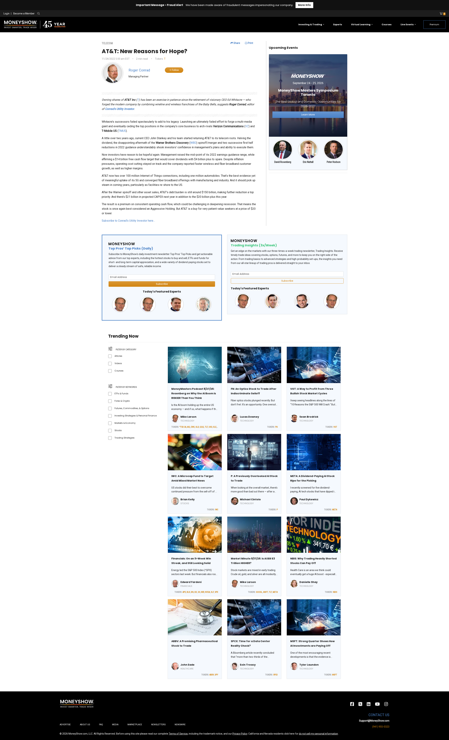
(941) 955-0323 (380, 726)
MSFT (265, 592)
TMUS (122, 130)
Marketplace (135, 724)
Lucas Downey (249, 417)
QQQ (202, 427)
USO (210, 427)
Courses (386, 24)
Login (6, 13)
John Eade (187, 664)
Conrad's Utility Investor (119, 109)
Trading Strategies (125, 437)
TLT (206, 427)
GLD (197, 427)
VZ (247, 126)
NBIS (335, 592)
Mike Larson (188, 417)
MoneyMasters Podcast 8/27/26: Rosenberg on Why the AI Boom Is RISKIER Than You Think (193, 393)
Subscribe (162, 284)
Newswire (180, 724)
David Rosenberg (282, 162)
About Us (85, 724)
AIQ (188, 427)
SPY (216, 674)
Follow (175, 70)
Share (236, 43)
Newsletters (158, 724)
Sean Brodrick (308, 417)
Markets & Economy (125, 423)
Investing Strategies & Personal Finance (136, 415)
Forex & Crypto (122, 400)
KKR (202, 592)
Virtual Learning (361, 24)
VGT (335, 427)
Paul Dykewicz (308, 499)
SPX (216, 592)
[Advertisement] (308, 200)
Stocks (118, 430)
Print (250, 43)
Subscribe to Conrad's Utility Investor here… (128, 220)
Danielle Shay (308, 582)
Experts (337, 24)
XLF (212, 592)
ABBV (211, 674)
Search (76, 13)
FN (276, 427)
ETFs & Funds (121, 393)
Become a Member (24, 13)
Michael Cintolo (250, 499)
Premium (434, 24)
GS (199, 592)
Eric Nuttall (308, 162)
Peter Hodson (333, 162)
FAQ (101, 724)
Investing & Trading (310, 24)
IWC (216, 509)
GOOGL (259, 592)
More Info (304, 5)
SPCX (275, 674)
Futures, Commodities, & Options (132, 408)
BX (196, 592)
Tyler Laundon (309, 664)
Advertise (65, 724)
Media (115, 724)
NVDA (207, 592)
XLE (214, 427)
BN (192, 592)
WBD (193, 142)
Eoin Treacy (248, 664)
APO (184, 592)
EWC (193, 427)
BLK (188, 592)
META (334, 509)
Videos (118, 363)
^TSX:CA (182, 427)
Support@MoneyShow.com (374, 720)
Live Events (407, 24)
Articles (118, 355)
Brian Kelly (187, 499)
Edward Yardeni (191, 582)
